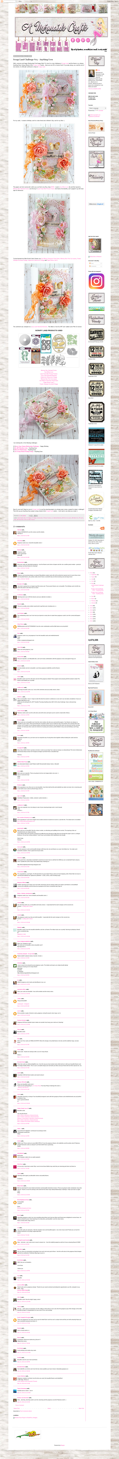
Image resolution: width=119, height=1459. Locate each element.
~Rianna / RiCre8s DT (23, 1087)
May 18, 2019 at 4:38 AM (23, 1371)
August (93, 576)
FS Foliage (28, 517)
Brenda (19, 720)
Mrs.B (19, 1215)
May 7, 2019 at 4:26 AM (23, 1222)
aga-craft (19, 796)
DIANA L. (19, 696)
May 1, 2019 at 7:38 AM (23, 579)
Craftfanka (20, 594)
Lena (18, 771)
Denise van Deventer (23, 1397)
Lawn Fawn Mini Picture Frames (46, 188)
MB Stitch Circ (75, 517)
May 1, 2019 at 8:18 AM (23, 589)
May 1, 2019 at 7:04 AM (23, 568)
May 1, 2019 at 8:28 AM (23, 599)
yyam (18, 1072)
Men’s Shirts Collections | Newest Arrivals (27, 1115)
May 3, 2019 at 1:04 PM (23, 1033)
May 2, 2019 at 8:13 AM (23, 866)
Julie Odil (19, 647)
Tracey (19, 1306)
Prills (15, 519)
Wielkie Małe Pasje (22, 761)
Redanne (19, 785)
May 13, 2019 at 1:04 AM (23, 1312)
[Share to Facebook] (35, 516)
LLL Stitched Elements (57, 517)
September (94, 574)
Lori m (19, 1011)
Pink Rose (20, 1164)
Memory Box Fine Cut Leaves (68, 258)
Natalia (19, 604)
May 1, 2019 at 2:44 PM (23, 766)
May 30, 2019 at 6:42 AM (23, 1402)
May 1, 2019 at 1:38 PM (23, 743)
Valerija (19, 530)
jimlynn (19, 666)
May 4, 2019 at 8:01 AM (23, 1089)
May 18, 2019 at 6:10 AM (23, 1383)
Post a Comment (20, 1405)
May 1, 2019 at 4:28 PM (23, 800)
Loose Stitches (21, 1376)
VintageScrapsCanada (23, 1240)
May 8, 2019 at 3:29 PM (23, 1244)
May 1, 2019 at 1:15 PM (23, 715)
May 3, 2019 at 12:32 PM (23, 1024)
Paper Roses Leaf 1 (52, 260)
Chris (18, 1094)
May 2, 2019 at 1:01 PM (23, 958)
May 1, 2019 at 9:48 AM (23, 651)
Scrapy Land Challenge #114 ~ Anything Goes (97, 589)
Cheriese (19, 857)
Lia (18, 1227)
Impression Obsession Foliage (36, 260)
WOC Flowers (31, 519)
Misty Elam (20, 1185)
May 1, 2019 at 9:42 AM (23, 628)
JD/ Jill (19, 1297)
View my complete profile (94, 88)
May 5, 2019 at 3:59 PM (23, 1148)
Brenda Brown (21, 1062)
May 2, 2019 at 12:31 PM (23, 948)
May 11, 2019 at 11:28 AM (23, 1301)
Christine (19, 963)
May (92, 583)
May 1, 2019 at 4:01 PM (23, 791)
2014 (91, 614)
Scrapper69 (20, 748)
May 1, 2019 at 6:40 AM (23, 557)
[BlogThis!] (31, 516)
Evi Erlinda (20, 1260)
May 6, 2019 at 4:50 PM (23, 1210)
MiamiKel (19, 1249)
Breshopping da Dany (23, 1199)
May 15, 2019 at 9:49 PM (23, 1362)
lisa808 (19, 1357)
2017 (91, 608)
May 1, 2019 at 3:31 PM (23, 780)
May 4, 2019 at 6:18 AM (23, 1077)
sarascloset (20, 871)
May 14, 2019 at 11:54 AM (23, 1352)
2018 (91, 605)
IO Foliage (34, 517)
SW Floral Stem (20, 519)
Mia (18, 1038)
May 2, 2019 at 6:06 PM (23, 975)
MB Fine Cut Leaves (66, 517)
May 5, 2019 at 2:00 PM (23, 1123)
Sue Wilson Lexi (64, 187)
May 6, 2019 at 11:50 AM (23, 1194)
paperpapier (20, 828)
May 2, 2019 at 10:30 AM (23, 922)
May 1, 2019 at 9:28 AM (23, 619)
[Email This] (30, 516)
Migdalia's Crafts (21, 934)
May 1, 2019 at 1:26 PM (23, 730)
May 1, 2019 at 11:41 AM (23, 682)
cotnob (19, 902)
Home (49, 1408)
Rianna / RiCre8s (21, 1082)
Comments (93, 266)
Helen (18, 1049)
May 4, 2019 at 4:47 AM (23, 1067)
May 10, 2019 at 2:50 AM (23, 1280)
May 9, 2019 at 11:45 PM (23, 1270)
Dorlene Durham (21, 1020)
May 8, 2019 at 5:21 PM (23, 1255)
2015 (91, 612)
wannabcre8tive (21, 989)
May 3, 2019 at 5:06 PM (23, 1057)
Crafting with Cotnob (27, 906)
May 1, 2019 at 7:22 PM (23, 823)
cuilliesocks (20, 687)
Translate (100, 110)
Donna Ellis (20, 656)
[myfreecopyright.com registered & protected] (96, 116)
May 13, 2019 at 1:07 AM (23, 1323)
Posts (92, 263)
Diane (18, 573)
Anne (18, 735)
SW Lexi (26, 519)
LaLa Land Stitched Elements (39, 326)
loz (18, 980)
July (92, 579)
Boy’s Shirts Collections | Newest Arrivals (27, 1120)
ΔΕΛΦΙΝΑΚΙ (20, 1153)
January (93, 603)
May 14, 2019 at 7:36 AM (23, 1343)
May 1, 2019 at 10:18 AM (23, 661)
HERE (52, 187)
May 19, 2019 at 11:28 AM (23, 1392)
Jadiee (19, 998)
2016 (91, 610)
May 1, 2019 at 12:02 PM (23, 691)
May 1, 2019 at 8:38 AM (23, 608)
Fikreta (19, 1029)
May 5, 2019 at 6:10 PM (23, 1159)
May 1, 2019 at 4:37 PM (23, 812)
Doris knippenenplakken (23, 941)
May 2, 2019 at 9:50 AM (23, 897)
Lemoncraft (39, 517)
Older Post (81, 1408)
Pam (18, 633)
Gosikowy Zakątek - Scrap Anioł (25, 953)
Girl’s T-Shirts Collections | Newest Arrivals (28, 1116)
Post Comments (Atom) (26, 1411)
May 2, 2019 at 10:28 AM (23, 910)
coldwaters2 (20, 805)
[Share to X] (33, 516)
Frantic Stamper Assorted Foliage (49, 384)
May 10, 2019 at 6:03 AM (23, 1292)
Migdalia (19, 927)
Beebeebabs (20, 562)
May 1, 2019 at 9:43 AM (23, 642)
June (92, 581)
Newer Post (17, 1408)
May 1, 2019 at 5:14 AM (23, 535)
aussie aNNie (20, 1285)
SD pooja (19, 540)
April (92, 596)
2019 (91, 572)
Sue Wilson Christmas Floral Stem (50, 258)
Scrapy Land (65, 63)
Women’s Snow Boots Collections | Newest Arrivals (30, 1118)
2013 (91, 616)
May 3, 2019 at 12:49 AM (23, 993)
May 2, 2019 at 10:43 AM (23, 936)
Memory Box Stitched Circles (21, 188)
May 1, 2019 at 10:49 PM (23, 852)
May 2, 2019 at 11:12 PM (23, 984)
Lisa (99, 70)
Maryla (19, 1337)
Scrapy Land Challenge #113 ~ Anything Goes (97, 593)
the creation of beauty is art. (24, 817)
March (93, 598)
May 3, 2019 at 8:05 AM (23, 1006)
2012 (91, 618)
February (93, 600)
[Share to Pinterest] (37, 516)
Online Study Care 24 (23, 1108)
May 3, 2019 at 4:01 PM (23, 1044)
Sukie (18, 676)
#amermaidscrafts (21, 517)
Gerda (19, 1141)
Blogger (63, 1445)
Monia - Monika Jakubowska (24, 893)
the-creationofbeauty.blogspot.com (26, 821)
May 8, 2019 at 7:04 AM (23, 1235)
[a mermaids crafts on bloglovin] (96, 205)
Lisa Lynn (19, 847)
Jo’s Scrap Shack (36, 1085)
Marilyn (19, 550)
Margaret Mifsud (21, 882)
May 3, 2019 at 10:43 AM (23, 1015)
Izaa (18, 1275)
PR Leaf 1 (81, 517)
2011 (91, 621)
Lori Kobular (20, 613)
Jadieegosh (20, 1004)
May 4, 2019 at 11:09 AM (23, 1103)
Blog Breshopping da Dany (24, 1208)
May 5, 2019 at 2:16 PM (23, 1136)
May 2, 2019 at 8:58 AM (23, 888)
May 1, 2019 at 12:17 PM (23, 705)
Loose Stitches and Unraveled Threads (27, 1381)
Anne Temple (20, 710)
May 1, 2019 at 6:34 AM (23, 545)
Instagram (26, 1004)
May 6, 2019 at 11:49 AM (23, 1181)
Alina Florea (20, 624)
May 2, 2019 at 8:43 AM (23, 877)
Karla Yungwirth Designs (23, 1317)
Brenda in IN (20, 584)
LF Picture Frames (46, 517)
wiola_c (19, 1128)
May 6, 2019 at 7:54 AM (23, 1168)
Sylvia (19, 1173)
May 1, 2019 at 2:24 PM (23, 756)
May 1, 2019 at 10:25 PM (23, 842)
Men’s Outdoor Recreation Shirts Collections (28, 1121)
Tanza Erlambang (21, 1388)
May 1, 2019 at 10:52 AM (23, 671)
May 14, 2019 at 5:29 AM (23, 1332)
